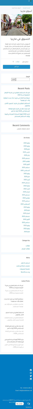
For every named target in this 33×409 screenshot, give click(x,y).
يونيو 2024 (26, 186)
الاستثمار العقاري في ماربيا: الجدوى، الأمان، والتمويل (17, 105)
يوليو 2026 (27, 143)
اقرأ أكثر (16, 66)
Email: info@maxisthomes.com (23, 390)
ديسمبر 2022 (26, 216)
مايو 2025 (27, 176)
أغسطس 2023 (25, 204)
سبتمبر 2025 (26, 167)
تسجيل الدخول (25, 263)
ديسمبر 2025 (26, 158)
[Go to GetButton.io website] (29, 407)
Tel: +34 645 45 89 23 (26, 388)
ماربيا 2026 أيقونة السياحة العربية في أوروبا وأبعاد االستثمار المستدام (17, 115)
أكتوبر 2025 (26, 164)
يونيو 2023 (27, 207)
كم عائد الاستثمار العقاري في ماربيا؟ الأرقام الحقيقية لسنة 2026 (17, 94)
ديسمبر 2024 (26, 183)
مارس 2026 (26, 152)
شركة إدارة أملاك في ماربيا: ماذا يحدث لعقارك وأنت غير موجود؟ (16, 99)
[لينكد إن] (16, 379)
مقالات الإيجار (26, 249)
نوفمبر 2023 (26, 198)
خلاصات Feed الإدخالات (23, 266)
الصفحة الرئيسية (26, 8)
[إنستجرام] (16, 373)
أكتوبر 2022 (26, 219)
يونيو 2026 (27, 146)
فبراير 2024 (26, 192)
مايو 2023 (27, 210)
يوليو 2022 (27, 225)
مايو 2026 (27, 149)
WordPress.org (25, 272)
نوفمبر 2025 (26, 161)
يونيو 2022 (27, 228)
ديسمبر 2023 (26, 195)
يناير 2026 (27, 155)
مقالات (17, 62)
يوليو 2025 (27, 173)
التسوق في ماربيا (20, 39)
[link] (27, 287)
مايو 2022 (27, 231)
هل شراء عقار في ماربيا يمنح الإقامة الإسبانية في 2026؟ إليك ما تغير (19, 110)
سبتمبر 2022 (26, 222)
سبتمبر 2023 (26, 201)
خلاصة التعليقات (25, 269)
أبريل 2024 (27, 189)
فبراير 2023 (26, 213)
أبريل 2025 (27, 180)
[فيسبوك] (16, 370)
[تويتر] (16, 376)
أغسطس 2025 (25, 170)
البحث (28, 76)
